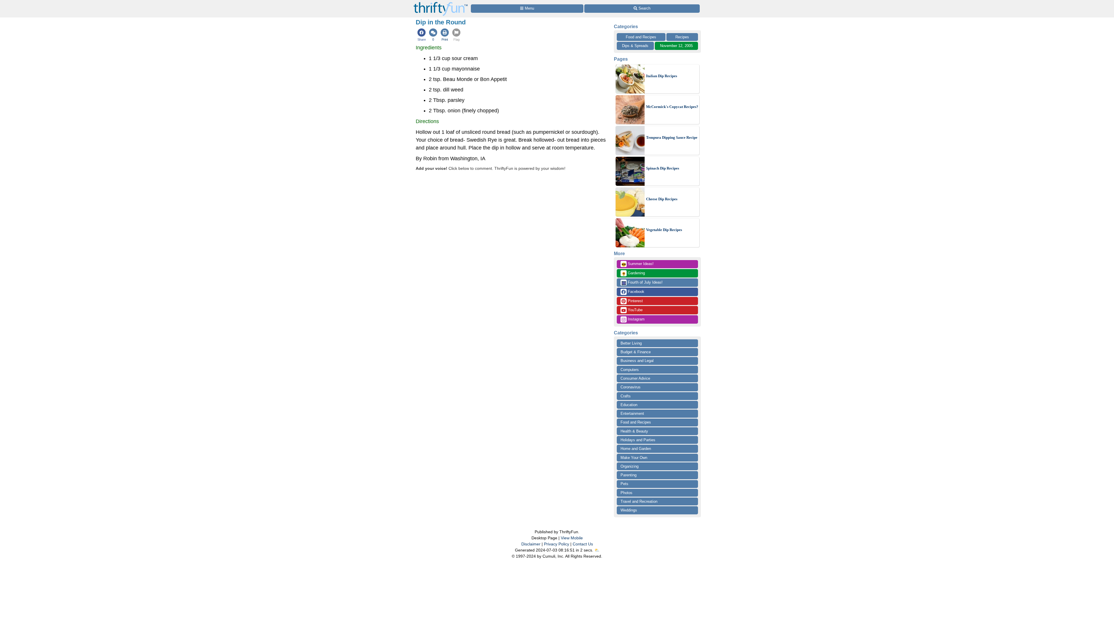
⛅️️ (596, 550)
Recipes (682, 37)
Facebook (635, 291)
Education (629, 405)
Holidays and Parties (638, 440)
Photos (626, 493)
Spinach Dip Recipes (662, 168)
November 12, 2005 (676, 46)
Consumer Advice (635, 378)
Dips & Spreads (635, 46)
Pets (624, 484)
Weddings (629, 510)
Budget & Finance (636, 352)
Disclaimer (530, 544)
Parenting (628, 475)
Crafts (626, 396)
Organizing (630, 466)
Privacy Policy (556, 544)
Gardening (633, 273)
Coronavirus (631, 387)
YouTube (635, 310)
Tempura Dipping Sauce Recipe (671, 137)
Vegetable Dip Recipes (664, 230)
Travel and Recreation (639, 501)
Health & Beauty (634, 431)
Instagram (636, 319)
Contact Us (583, 544)
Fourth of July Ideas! (642, 282)
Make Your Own (634, 457)
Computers (630, 369)
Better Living (631, 343)
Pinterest (635, 301)
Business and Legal (637, 360)
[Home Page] (440, 3)
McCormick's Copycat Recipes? (672, 107)
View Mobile (572, 538)
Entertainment (632, 413)
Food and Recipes (641, 37)
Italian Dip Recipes (661, 76)
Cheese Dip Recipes (661, 199)
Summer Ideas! (637, 264)
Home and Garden (636, 448)
